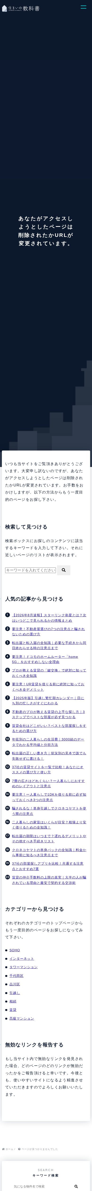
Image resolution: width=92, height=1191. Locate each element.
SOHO (14, 950)
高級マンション (21, 1018)
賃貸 (13, 1010)
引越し (14, 993)
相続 (13, 1001)
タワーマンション (23, 967)
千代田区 (16, 976)
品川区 (14, 984)
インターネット (21, 958)
